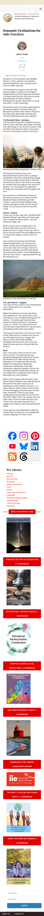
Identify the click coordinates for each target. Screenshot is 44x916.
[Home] (22, 17)
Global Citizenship (14, 484)
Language (11, 495)
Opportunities (13, 500)
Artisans (10, 473)
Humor (10, 489)
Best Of (10, 476)
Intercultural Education (16, 492)
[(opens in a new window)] (12, 436)
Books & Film (12, 479)
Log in (7, 75)
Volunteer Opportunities (17, 498)
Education (11, 481)
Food (9, 487)
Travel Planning (13, 503)
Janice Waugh (22, 54)
